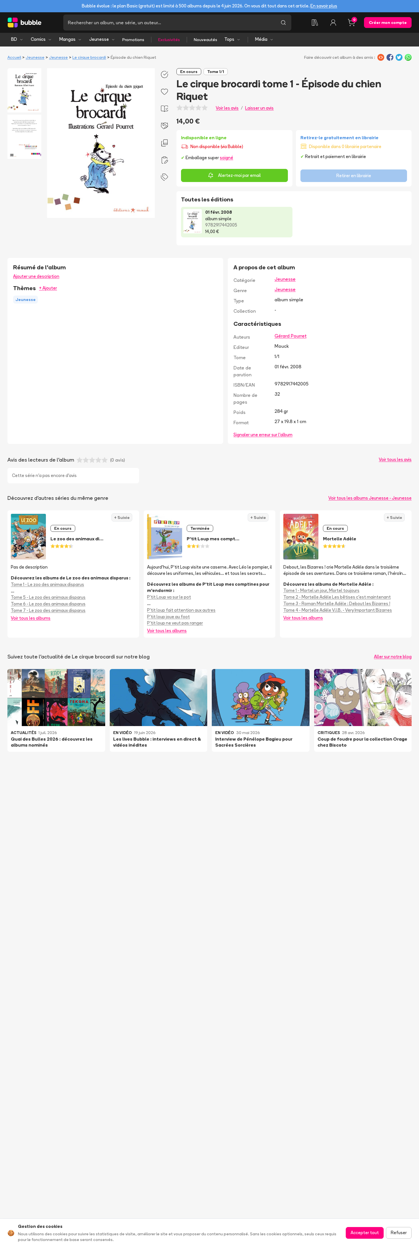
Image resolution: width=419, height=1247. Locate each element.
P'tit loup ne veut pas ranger (175, 623)
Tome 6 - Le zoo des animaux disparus (48, 604)
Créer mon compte (388, 22)
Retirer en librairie (353, 175)
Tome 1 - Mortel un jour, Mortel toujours (321, 590)
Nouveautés (205, 39)
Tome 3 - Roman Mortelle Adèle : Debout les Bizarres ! (336, 603)
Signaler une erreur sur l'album (262, 434)
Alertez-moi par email (239, 175)
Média (261, 39)
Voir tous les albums (30, 618)
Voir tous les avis (395, 459)
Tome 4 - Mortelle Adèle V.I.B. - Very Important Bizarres (337, 610)
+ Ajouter (48, 288)
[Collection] (315, 22)
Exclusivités (169, 39)
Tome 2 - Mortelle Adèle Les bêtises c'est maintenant (337, 597)
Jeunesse (99, 39)
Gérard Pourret (290, 336)
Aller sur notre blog (393, 656)
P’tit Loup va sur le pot (169, 597)
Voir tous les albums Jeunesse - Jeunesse (370, 498)
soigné (226, 157)
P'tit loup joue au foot (168, 616)
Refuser (399, 1232)
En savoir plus (323, 6)
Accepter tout (365, 1232)
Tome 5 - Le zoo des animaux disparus (48, 597)
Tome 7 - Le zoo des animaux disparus (48, 610)
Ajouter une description (36, 276)
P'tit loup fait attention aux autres (181, 610)
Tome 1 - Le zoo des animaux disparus (47, 584)
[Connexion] (333, 22)
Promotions (133, 39)
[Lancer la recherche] (283, 23)
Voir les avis (227, 108)
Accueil (14, 57)
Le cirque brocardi (89, 57)
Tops (229, 39)
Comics (38, 39)
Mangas (67, 39)
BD (14, 39)
